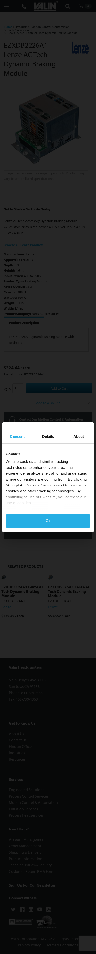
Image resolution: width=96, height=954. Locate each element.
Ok (48, 521)
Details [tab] (48, 436)
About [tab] (78, 436)
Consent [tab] (17, 436)
